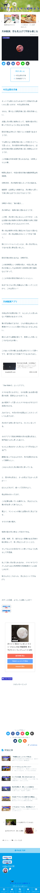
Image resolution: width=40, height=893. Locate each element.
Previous (2, 21)
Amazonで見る (20, 666)
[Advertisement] (20, 706)
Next (38, 21)
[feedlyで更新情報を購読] (20, 741)
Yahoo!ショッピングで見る (20, 661)
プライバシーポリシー (20, 886)
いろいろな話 (8, 678)
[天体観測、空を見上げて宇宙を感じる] (13, 63)
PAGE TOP (20, 850)
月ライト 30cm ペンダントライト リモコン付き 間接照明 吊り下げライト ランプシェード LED (20, 647)
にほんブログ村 (9, 866)
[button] (36, 456)
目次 (17, 71)
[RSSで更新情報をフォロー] (25, 741)
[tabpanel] (12, 21)
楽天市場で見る (20, 656)
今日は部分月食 (21, 75)
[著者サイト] (15, 741)
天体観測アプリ (21, 78)
